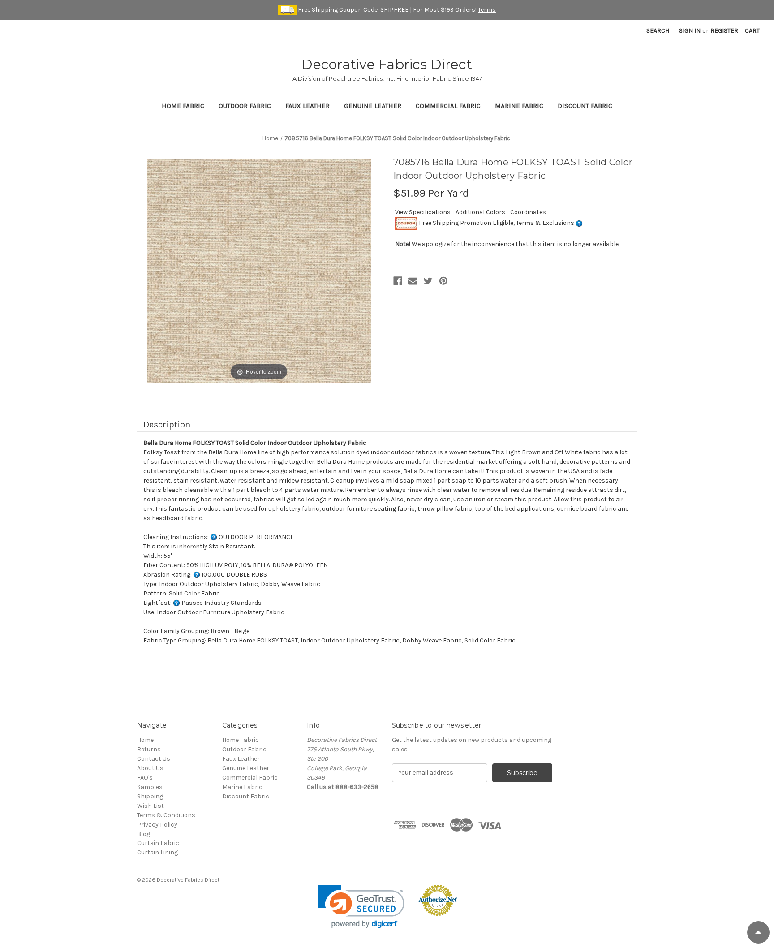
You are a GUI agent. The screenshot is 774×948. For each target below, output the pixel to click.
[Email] (412, 281)
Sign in (690, 30)
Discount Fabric (585, 106)
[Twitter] (428, 281)
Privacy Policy (157, 824)
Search (657, 30)
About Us (150, 768)
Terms (487, 9)
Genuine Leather (372, 106)
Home (145, 740)
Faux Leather (307, 106)
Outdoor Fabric (245, 106)
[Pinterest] (443, 281)
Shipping (150, 796)
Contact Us (153, 759)
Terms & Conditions (166, 815)
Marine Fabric (519, 106)
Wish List (150, 806)
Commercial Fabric (448, 106)
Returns (149, 749)
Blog (143, 834)
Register (724, 30)
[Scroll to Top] (758, 932)
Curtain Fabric (158, 843)
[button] (361, 906)
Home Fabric (183, 106)
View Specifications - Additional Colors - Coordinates (470, 212)
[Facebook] (397, 281)
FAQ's (145, 777)
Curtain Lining (157, 852)
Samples (150, 787)
